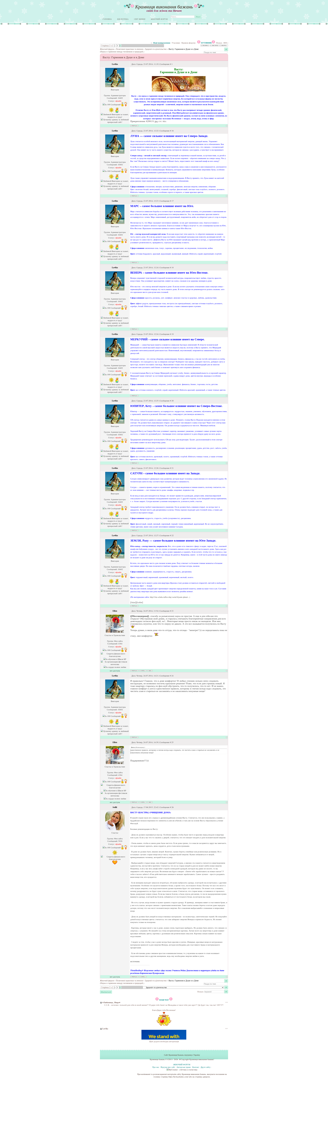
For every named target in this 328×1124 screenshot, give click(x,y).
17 (173, 201)
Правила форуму (188, 42)
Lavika (115, 63)
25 (172, 742)
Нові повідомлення (161, 42)
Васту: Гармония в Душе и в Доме (184, 49)
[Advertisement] (138, 32)
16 (173, 130)
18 (173, 267)
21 (173, 468)
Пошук (219, 42)
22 (173, 535)
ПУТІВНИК (206, 42)
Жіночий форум (107, 49)
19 (173, 334)
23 (172, 611)
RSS (225, 42)
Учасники (176, 42)
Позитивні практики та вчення (129, 49)
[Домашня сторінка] (150, 670)
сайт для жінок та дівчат (164, 10)
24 (172, 675)
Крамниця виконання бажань (164, 6)
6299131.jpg (152, 121)
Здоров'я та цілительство (156, 49)
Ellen (115, 610)
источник (135, 961)
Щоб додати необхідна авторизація (164, 1041)
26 (173, 807)
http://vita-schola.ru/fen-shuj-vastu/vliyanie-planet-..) (170, 597)
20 (173, 400)
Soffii (115, 807)
